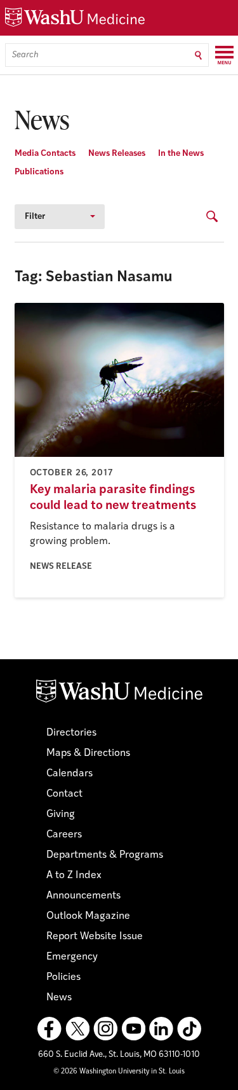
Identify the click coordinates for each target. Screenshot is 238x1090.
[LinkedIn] (161, 1029)
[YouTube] (133, 1029)
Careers (64, 835)
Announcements (83, 896)
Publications (39, 172)
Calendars (69, 774)
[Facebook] (49, 1029)
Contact (64, 794)
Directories (71, 733)
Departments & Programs (104, 855)
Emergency (72, 957)
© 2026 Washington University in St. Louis (119, 1071)
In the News (181, 154)
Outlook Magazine (88, 916)
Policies (63, 977)
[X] (77, 1029)
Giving (60, 814)
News (59, 998)
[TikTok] (189, 1029)
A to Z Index (74, 875)
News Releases (116, 154)
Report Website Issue (94, 937)
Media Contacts (45, 154)
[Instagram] (105, 1029)
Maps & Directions (88, 753)
